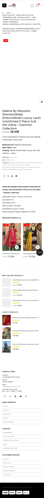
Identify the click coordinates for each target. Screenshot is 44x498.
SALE (5, 444)
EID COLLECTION (9, 436)
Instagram (26, 396)
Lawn (16, 167)
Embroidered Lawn (8, 167)
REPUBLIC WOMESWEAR (9, 169)
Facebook (4, 176)
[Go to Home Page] (3, 13)
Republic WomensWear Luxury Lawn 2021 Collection (26, 162)
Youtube (20, 396)
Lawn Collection (23, 167)
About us (7, 410)
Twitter (8, 176)
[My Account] (32, 5)
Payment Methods (9, 471)
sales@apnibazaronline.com (11, 386)
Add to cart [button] (17, 247)
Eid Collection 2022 (24, 165)
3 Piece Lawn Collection (10, 165)
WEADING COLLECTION (11, 440)
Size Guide (7, 474)
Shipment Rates (9, 422)
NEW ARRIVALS (8, 432)
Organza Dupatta (34, 167)
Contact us (7, 414)
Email (16, 176)
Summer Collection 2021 (24, 169)
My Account (7, 463)
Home (6, 406)
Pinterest (12, 176)
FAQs (5, 418)
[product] (6, 282)
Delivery (6, 459)
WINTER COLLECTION (10, 448)
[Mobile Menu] (4, 5)
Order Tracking (8, 467)
